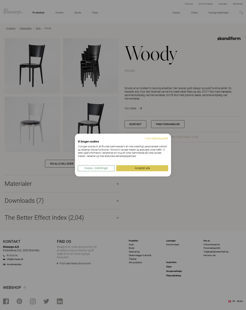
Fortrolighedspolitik (156, 138)
